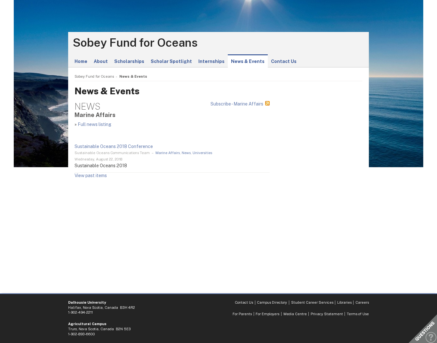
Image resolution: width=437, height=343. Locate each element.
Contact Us (284, 61)
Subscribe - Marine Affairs (237, 103)
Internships (211, 61)
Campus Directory (272, 302)
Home (81, 61)
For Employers (267, 314)
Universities (202, 153)
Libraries (344, 302)
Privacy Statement (327, 314)
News (186, 153)
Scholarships (129, 61)
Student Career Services (312, 302)
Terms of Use (358, 314)
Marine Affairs (167, 153)
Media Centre (295, 314)
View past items (91, 175)
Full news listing (94, 124)
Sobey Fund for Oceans (135, 42)
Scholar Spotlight (171, 61)
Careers (362, 302)
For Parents (242, 314)
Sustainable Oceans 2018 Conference (114, 146)
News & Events (248, 61)
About (101, 61)
